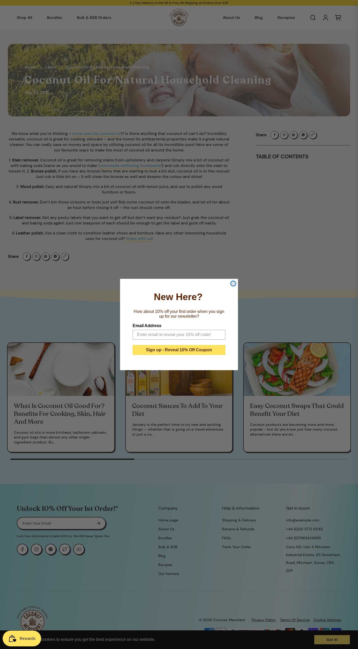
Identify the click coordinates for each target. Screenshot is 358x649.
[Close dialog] (233, 283)
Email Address (147, 325)
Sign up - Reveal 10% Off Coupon (179, 350)
